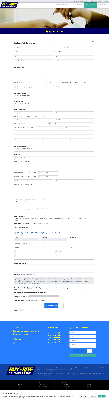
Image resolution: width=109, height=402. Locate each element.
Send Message (83, 356)
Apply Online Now (90, 5)
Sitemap (89, 384)
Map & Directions (66, 382)
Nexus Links (89, 388)
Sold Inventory (89, 382)
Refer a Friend (66, 384)
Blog (66, 388)
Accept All (102, 396)
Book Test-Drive (19, 388)
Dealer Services (77, 5)
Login (5, 1)
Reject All (93, 396)
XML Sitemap (89, 386)
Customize (83, 396)
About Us (20, 384)
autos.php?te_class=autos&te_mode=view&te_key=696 (31, 234)
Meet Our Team (66, 386)
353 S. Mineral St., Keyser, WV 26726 (97, 1)
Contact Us (43, 388)
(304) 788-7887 (80, 1)
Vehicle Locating (42, 382)
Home (58, 5)
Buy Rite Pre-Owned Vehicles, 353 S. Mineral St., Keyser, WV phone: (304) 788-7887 (40, 232)
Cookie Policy (22, 398)
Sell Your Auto (43, 384)
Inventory (66, 5)
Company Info (103, 5)
